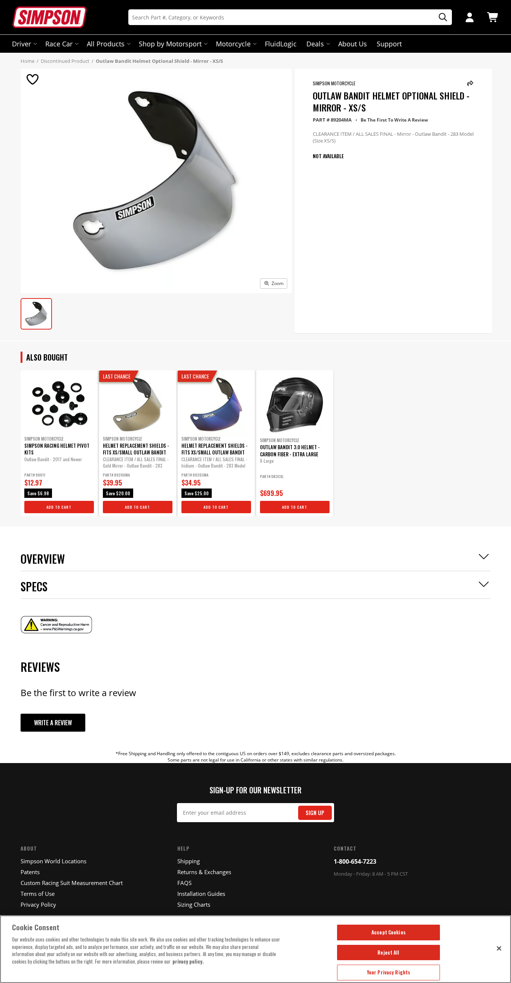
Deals (315, 43)
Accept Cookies (388, 932)
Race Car (59, 43)
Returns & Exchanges (204, 872)
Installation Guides (201, 893)
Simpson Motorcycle (334, 83)
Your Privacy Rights (388, 972)
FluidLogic (281, 43)
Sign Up (315, 813)
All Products (106, 43)
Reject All (388, 952)
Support (389, 43)
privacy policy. (188, 961)
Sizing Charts (193, 904)
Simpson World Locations (53, 861)
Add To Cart (58, 507)
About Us (352, 43)
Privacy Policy (38, 904)
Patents (30, 872)
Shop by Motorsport (170, 43)
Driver (21, 43)
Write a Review (53, 722)
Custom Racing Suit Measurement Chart (72, 882)
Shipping (188, 861)
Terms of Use (38, 893)
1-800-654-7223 (355, 861)
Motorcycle (233, 43)
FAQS (184, 882)
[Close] (499, 948)
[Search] (440, 17)
